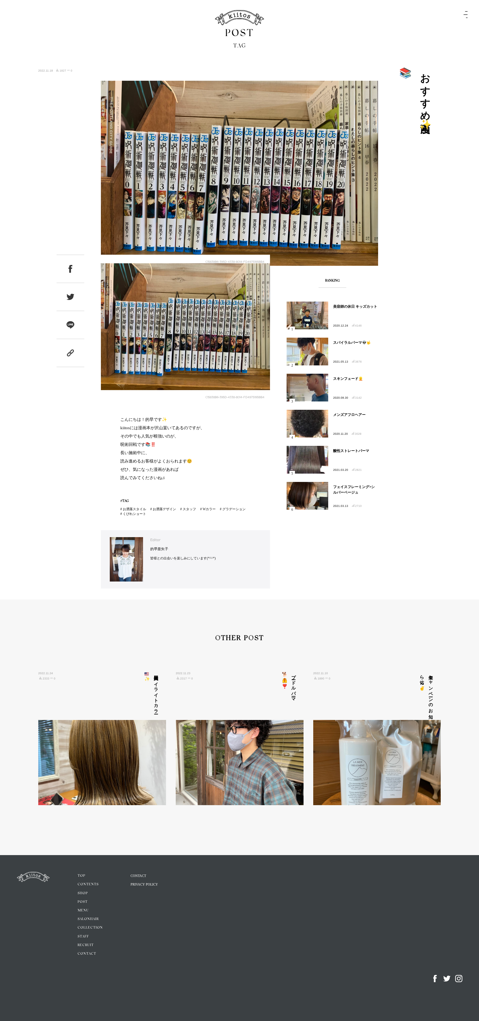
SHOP (83, 893)
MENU (83, 910)
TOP (81, 876)
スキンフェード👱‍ (348, 378)
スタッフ (189, 509)
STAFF (83, 936)
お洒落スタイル (134, 509)
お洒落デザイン (164, 509)
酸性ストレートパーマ (351, 451)
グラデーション (234, 509)
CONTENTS (88, 884)
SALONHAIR (88, 919)
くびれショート (134, 514)
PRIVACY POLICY (144, 884)
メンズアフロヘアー (349, 415)
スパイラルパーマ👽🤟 (352, 342)
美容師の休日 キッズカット (355, 306)
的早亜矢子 (159, 549)
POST (83, 902)
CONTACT (87, 954)
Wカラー (209, 509)
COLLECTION (90, 927)
